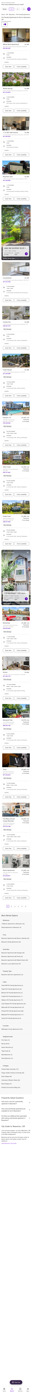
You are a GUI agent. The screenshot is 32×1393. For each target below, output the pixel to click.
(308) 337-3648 (6, 522)
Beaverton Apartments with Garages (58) (13, 953)
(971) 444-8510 (6, 775)
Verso (5, 769)
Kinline (5, 672)
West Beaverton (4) (6, 1054)
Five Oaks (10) (5, 1040)
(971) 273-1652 (6, 282)
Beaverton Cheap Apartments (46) (11, 942)
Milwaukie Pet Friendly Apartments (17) (12, 1014)
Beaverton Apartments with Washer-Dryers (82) (14, 960)
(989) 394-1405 (6, 725)
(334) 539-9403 (6, 628)
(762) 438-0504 (6, 423)
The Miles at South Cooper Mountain (9, 820)
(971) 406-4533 (6, 136)
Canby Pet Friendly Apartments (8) (11, 1018)
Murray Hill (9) (5, 1044)
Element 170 (7, 417)
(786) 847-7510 (6, 326)
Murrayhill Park (7, 720)
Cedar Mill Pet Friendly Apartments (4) (12, 985)
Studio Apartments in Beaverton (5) (11, 927)
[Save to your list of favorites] (27, 31)
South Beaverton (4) (7, 1058)
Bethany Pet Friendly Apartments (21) (12, 993)
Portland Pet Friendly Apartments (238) (12, 1011)
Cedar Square (7, 370)
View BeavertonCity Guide (8, 1143)
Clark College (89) (6, 1076)
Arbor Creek (7, 467)
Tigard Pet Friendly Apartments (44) (11, 989)
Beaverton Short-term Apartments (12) (12, 974)
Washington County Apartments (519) (12, 1029)
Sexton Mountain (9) (7, 1047)
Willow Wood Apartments (11, 44)
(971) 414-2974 (6, 92)
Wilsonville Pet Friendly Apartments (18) (12, 1007)
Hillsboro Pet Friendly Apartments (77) (12, 1000)
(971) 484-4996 (6, 373)
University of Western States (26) (10, 1080)
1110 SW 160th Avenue (10, 132)
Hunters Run (7, 322)
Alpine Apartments (9, 870)
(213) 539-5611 (6, 876)
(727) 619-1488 (6, 826)
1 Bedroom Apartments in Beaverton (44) (13, 924)
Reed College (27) (6, 1084)
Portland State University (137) (10, 1069)
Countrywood (7, 278)
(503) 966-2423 (6, 48)
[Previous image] (3, 35)
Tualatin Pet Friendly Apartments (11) (11, 996)
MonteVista (6, 623)
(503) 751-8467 (6, 472)
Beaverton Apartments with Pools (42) (12, 956)
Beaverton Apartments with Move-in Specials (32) (15, 938)
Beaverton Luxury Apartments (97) (11, 964)
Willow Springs (7, 88)
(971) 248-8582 (6, 180)
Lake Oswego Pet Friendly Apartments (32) (13, 1003)
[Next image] (28, 35)
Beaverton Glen (8, 177)
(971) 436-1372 (6, 676)
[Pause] (28, 208)
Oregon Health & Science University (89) (12, 1073)
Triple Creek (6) (5, 1051)
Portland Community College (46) (10, 1087)
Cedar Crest (7, 516)
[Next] (29, 9)
